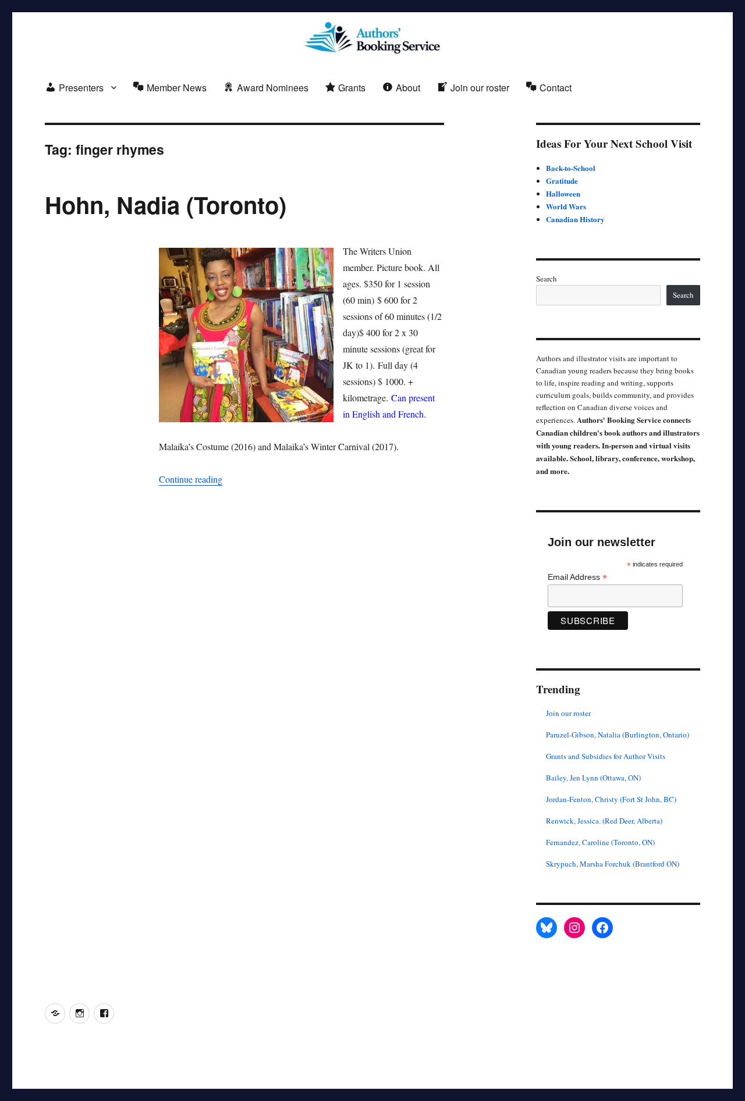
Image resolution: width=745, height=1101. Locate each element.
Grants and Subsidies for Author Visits (605, 756)
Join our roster (568, 713)
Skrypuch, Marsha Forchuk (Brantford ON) (612, 863)
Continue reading (190, 479)
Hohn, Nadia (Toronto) (165, 204)
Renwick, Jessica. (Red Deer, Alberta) (604, 820)
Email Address (577, 577)
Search (546, 278)
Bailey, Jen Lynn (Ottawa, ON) (593, 777)
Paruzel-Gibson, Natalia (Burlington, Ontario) (617, 734)
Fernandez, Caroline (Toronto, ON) (600, 842)
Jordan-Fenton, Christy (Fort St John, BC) (611, 799)
